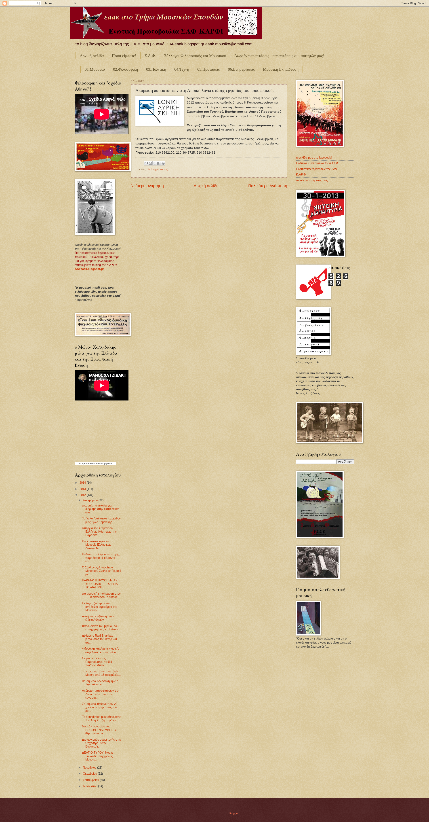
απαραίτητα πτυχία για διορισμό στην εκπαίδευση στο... (100, 509)
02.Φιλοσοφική (125, 69)
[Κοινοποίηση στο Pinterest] (163, 163)
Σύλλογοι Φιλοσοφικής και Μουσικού (195, 55)
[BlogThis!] (150, 163)
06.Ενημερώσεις (241, 69)
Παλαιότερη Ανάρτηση (267, 186)
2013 (83, 489)
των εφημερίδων (103, 463)
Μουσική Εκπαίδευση (281, 69)
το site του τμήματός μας (312, 180)
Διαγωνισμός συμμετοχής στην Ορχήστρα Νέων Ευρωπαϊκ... (102, 743)
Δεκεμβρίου (91, 500)
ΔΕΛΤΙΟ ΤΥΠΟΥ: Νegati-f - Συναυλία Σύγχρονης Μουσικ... (99, 756)
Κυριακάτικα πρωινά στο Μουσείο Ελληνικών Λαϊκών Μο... (98, 545)
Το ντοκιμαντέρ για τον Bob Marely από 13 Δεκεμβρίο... (101, 673)
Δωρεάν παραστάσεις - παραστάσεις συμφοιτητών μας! (279, 55)
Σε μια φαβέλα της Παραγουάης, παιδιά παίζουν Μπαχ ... (97, 662)
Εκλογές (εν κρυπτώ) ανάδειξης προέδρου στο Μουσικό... (99, 607)
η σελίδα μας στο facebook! (314, 157)
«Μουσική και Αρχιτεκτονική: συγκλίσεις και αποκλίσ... (100, 650)
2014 (83, 482)
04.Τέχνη (181, 69)
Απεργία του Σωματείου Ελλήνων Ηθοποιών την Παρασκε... (99, 531)
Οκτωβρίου (90, 773)
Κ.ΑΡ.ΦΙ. (301, 174)
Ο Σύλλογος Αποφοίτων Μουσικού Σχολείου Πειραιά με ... (101, 571)
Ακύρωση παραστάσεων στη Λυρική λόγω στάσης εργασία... (100, 694)
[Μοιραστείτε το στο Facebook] (159, 163)
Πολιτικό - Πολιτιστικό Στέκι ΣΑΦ (317, 163)
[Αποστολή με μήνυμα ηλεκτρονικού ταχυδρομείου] (146, 163)
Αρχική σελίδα (92, 55)
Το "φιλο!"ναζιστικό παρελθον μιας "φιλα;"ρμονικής (101, 520)
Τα (80, 463)
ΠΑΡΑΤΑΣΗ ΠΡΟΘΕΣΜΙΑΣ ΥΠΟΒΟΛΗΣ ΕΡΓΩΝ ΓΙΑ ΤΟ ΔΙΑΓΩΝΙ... (100, 584)
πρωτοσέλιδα (88, 463)
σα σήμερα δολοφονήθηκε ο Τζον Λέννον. (100, 682)
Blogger (233, 813)
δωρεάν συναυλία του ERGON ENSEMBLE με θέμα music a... (99, 730)
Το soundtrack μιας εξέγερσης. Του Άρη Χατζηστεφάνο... (102, 718)
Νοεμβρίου (90, 767)
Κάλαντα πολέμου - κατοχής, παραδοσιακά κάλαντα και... (101, 558)
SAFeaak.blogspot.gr (89, 269)
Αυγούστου (90, 786)
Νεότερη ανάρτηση (147, 186)
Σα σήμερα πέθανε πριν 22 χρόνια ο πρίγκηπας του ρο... (99, 707)
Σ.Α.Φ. (150, 55)
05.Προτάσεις (208, 69)
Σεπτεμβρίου (91, 780)
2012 (83, 495)
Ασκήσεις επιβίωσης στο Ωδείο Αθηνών (98, 618)
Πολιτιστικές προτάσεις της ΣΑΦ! (317, 169)
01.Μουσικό (95, 69)
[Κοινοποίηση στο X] (154, 163)
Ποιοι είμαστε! (124, 55)
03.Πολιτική (156, 69)
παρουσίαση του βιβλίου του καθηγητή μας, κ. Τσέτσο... (101, 627)
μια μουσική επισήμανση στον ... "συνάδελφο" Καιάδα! (101, 595)
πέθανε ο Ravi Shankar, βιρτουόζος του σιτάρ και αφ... (99, 639)
